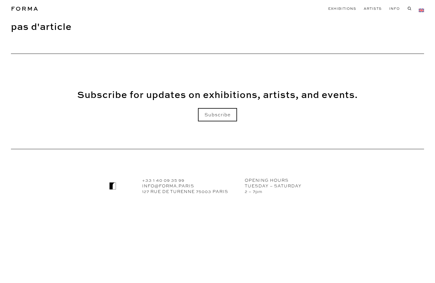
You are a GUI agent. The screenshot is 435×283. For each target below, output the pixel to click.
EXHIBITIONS (342, 8)
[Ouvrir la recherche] (409, 8)
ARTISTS (373, 8)
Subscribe (217, 115)
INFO (394, 8)
